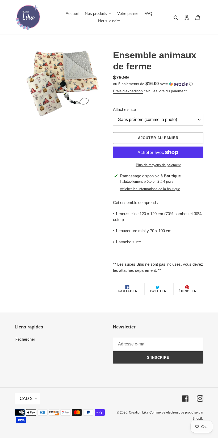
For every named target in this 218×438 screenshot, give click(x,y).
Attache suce (124, 109)
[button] (153, 83)
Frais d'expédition (128, 91)
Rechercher (25, 339)
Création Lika (138, 412)
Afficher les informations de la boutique (150, 189)
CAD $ (26, 398)
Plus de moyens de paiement (158, 165)
